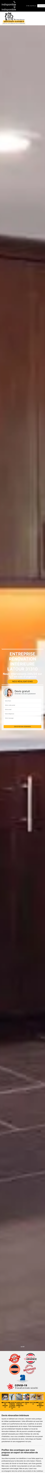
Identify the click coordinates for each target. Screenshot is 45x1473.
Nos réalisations (22, 681)
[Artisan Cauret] (14, 18)
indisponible (9, 4)
